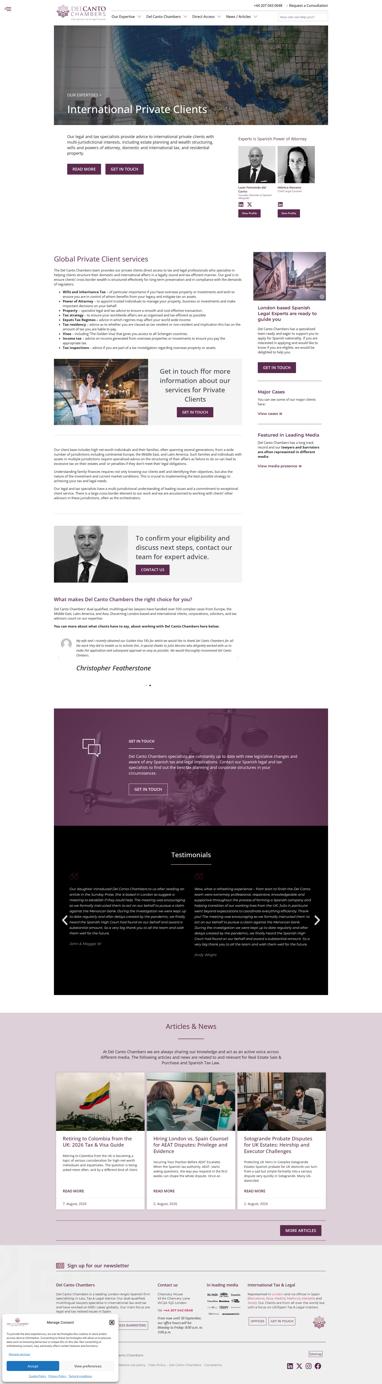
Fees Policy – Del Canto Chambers (174, 1365)
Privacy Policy (57, 1376)
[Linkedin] (290, 1366)
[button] (112, 1322)
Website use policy (131, 1365)
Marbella (308, 1298)
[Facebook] (318, 1366)
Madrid (280, 1298)
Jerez (252, 1303)
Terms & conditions (80, 1376)
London (277, 1294)
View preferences (87, 1366)
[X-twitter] (299, 1366)
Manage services (19, 1354)
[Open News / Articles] (256, 16)
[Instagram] (308, 1366)
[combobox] (303, 17)
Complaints (213, 1365)
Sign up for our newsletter (98, 1265)
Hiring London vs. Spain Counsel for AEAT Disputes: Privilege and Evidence (190, 1144)
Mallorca (293, 1298)
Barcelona (256, 1298)
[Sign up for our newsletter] (60, 1266)
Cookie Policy (37, 1376)
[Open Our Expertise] (139, 16)
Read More (73, 1191)
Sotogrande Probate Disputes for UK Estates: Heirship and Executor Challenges (278, 1144)
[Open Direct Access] (219, 16)
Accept (33, 1366)
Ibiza (269, 1298)
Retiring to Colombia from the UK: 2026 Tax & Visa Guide (97, 1141)
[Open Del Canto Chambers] (185, 16)
